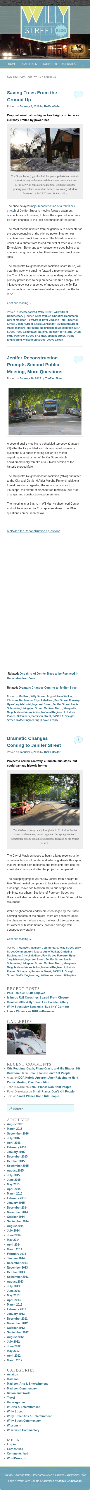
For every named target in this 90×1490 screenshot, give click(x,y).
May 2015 (13, 1184)
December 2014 (17, 1207)
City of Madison (16, 320)
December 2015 (17, 1156)
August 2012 (15, 1337)
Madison (24, 696)
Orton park (23, 716)
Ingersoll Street (41, 704)
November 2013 (17, 1267)
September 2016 (18, 1133)
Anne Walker (43, 316)
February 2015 (16, 1198)
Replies (70, 975)
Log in (11, 1444)
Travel (11, 1397)
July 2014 (13, 1230)
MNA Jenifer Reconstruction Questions (33, 531)
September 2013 (18, 1276)
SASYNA (40, 335)
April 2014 (14, 1244)
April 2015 (14, 1189)
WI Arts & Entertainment (23, 1407)
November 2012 (17, 1323)
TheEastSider (52, 106)
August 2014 (15, 1226)
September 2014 (18, 1221)
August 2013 (15, 1281)
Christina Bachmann (65, 316)
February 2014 (16, 1253)
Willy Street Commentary (24, 1420)
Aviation (12, 1374)
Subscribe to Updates (59, 63)
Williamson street (34, 339)
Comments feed (17, 1453)
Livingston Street (67, 323)
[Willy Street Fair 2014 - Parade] (26, 1039)
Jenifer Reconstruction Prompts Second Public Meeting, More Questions (34, 364)
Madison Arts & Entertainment (27, 1383)
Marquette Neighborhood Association (50, 327)
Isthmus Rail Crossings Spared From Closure (38, 997)
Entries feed (15, 1449)
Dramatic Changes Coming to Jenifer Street (48, 687)
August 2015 (15, 1170)
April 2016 (14, 1142)
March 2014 (14, 1249)
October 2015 (16, 1161)
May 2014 (13, 1239)
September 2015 (18, 1165)
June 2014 (14, 1235)
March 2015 (14, 1193)
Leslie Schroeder (44, 323)
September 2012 (18, 1332)
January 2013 (16, 1313)
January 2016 (16, 1152)
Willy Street (45, 312)
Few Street (34, 320)
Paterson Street (24, 335)
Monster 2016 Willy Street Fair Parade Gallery (37, 1002)
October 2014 (16, 1216)
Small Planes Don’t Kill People (49, 1073)
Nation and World (19, 1393)
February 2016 (16, 1147)
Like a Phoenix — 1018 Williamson (30, 1011)
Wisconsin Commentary (23, 1430)
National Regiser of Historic (55, 331)
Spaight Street (56, 335)
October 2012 (16, 1327)
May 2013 (13, 1295)
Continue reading (19, 303)
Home (12, 63)
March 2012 (14, 1360)
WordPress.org (17, 1458)
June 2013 (14, 1290)
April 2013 (14, 1300)
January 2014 (16, 1258)
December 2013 (17, 1263)
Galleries (29, 63)
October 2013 (16, 1272)
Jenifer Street (24, 323)
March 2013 (14, 1304)
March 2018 (14, 1128)
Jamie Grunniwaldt (69, 1481)
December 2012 (17, 1318)
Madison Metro (16, 327)
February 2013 (16, 1309)
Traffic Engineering (27, 720)
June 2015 (14, 1179)
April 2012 (14, 1355)
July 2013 (13, 1286)
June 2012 (14, 1346)
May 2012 (13, 1350)
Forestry (74, 700)
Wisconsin (14, 1425)
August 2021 (15, 1124)
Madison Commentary (44, 947)
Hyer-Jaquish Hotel (54, 320)
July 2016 (13, 1138)
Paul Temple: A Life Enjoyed (26, 993)
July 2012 (13, 1341)
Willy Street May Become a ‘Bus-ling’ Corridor (38, 1006)
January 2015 (16, 1202)
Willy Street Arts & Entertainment (29, 1416)
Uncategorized (28, 312)
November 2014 (17, 1212)
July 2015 (13, 1175)
